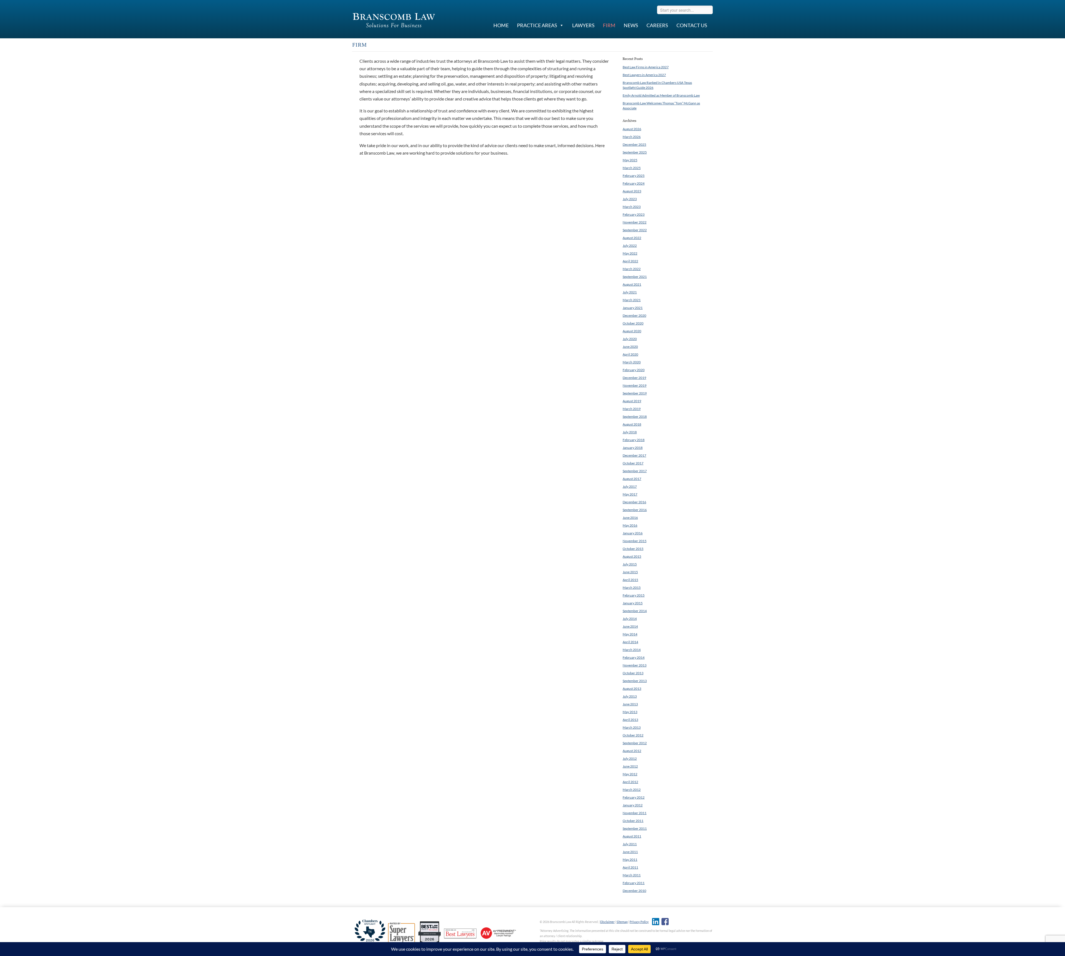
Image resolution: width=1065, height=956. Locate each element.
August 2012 (632, 751)
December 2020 (634, 315)
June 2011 (630, 852)
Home (501, 25)
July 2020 (630, 339)
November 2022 (634, 222)
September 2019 (635, 393)
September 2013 (635, 681)
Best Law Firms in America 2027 (646, 67)
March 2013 (632, 727)
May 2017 (630, 494)
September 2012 (635, 743)
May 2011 (630, 859)
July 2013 (630, 696)
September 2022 (635, 230)
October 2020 (633, 323)
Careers (657, 25)
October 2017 (633, 463)
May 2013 (630, 712)
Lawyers (583, 25)
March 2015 (632, 587)
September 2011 (635, 828)
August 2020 (632, 331)
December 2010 (634, 891)
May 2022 (630, 253)
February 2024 (634, 183)
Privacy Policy (639, 922)
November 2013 (634, 665)
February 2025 (634, 175)
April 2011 (630, 867)
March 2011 (632, 875)
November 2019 (634, 385)
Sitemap (622, 922)
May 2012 (630, 774)
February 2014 (634, 657)
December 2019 (634, 378)
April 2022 (630, 261)
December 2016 (634, 502)
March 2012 (632, 790)
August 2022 (632, 238)
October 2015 (633, 549)
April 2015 (630, 580)
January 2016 (633, 533)
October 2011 (633, 821)
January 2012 (633, 805)
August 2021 (632, 284)
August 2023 (632, 191)
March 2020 (632, 362)
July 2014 (630, 619)
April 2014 (630, 642)
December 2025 (634, 144)
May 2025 (630, 160)
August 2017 (632, 479)
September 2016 (635, 510)
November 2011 (634, 813)
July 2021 (630, 292)
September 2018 (635, 416)
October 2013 (633, 673)
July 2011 (630, 844)
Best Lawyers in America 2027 (644, 75)
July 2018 (630, 432)
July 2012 (630, 758)
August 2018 (632, 424)
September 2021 (635, 277)
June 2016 (630, 517)
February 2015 (634, 595)
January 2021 (633, 308)
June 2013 (630, 704)
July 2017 (630, 486)
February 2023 (634, 214)
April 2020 (630, 354)
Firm (609, 25)
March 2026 (632, 137)
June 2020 (630, 346)
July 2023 (630, 199)
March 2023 (632, 207)
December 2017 (634, 455)
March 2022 (632, 269)
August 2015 (632, 556)
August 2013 (632, 688)
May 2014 (630, 634)
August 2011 (632, 836)
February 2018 (634, 440)
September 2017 (635, 471)
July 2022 (630, 245)
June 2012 (630, 766)
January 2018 (633, 448)
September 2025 (635, 152)
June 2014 (630, 626)
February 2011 (634, 883)
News (631, 25)
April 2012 (630, 782)
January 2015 (633, 603)
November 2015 (634, 541)
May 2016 (630, 525)
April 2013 (630, 720)
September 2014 (635, 611)
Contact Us (691, 25)
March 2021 (632, 300)
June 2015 (630, 572)
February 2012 (634, 797)
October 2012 (633, 735)
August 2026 (632, 129)
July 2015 (630, 564)
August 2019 (632, 401)
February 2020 (634, 370)
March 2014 (632, 650)
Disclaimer (607, 922)
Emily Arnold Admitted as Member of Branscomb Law (661, 95)
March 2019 (632, 409)
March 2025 (632, 168)
